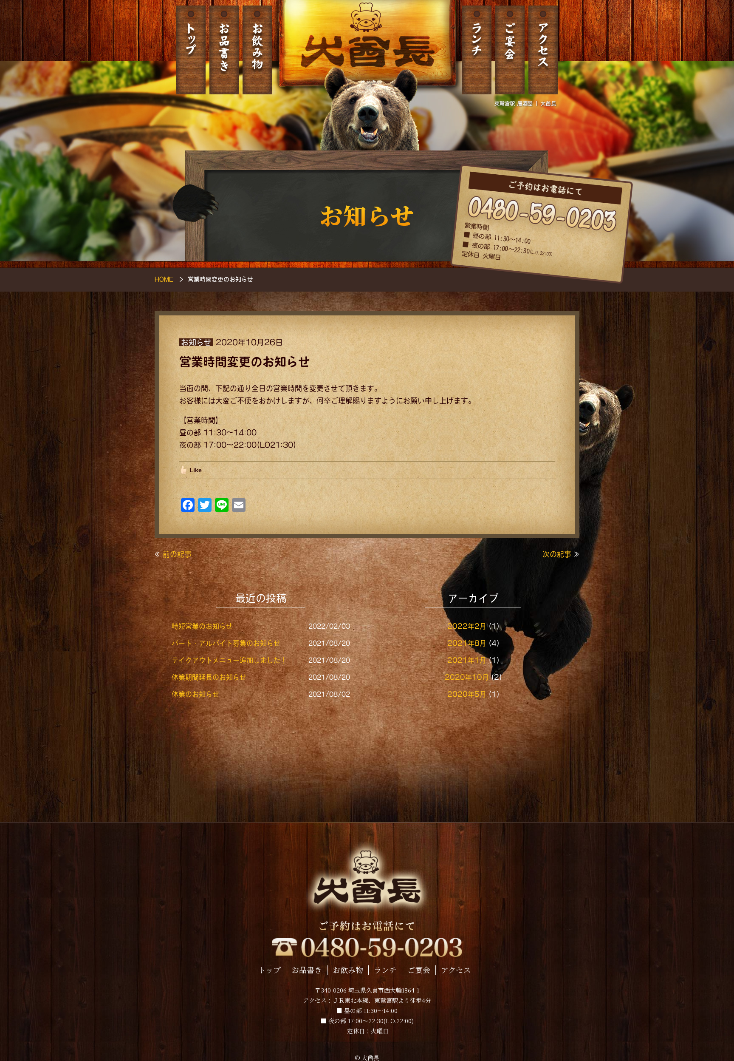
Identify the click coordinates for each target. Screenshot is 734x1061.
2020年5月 (466, 694)
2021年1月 (466, 660)
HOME (164, 279)
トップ (191, 50)
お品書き (224, 50)
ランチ (476, 50)
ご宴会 (510, 50)
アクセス (543, 50)
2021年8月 (466, 643)
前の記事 (177, 554)
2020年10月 (467, 677)
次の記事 (556, 554)
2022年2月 (466, 626)
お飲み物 (257, 50)
